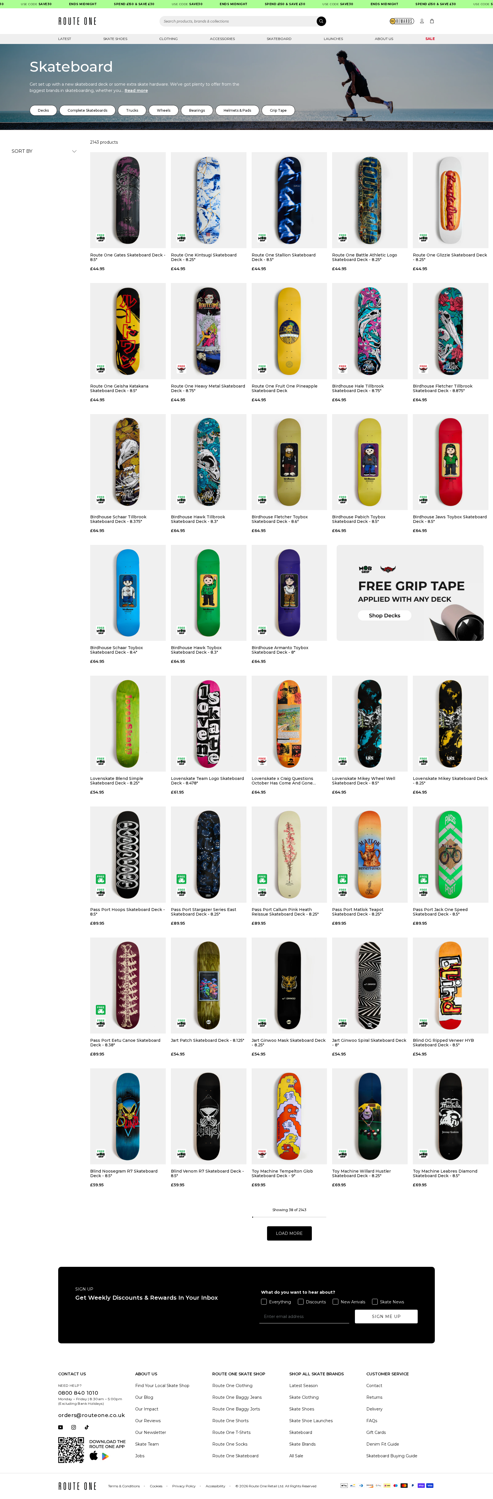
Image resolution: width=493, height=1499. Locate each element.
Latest (64, 39)
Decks (43, 110)
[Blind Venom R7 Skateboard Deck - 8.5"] (208, 1116)
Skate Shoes (115, 39)
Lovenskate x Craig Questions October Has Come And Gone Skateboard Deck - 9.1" (282, 780)
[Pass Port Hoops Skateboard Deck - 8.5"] (128, 854)
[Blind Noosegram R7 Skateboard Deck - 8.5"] (128, 1116)
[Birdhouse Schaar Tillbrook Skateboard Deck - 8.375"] (128, 462)
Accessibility (215, 1486)
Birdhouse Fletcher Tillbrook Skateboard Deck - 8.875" (442, 388)
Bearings (197, 110)
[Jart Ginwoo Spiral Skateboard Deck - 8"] (370, 986)
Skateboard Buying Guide (391, 1456)
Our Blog (144, 1397)
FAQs (371, 1420)
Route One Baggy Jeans (237, 1397)
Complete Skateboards (87, 110)
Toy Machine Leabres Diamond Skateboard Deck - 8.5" (445, 1173)
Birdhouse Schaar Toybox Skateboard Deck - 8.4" (116, 650)
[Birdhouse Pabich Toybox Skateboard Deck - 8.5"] (370, 462)
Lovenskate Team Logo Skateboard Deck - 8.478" (207, 780)
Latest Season (303, 1385)
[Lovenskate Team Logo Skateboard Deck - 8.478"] (208, 724)
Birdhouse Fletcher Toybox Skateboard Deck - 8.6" (280, 519)
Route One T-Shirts (231, 1432)
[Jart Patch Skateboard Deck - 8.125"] (208, 986)
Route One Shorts (230, 1420)
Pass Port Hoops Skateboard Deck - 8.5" (127, 911)
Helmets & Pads (237, 110)
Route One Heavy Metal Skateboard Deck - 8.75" (208, 388)
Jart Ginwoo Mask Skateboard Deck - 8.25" (289, 1042)
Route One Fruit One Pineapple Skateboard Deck (285, 388)
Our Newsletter (150, 1432)
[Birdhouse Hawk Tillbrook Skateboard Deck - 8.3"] (208, 462)
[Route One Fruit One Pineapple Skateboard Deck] (289, 331)
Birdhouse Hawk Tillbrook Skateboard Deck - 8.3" (198, 519)
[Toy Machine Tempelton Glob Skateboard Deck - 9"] (289, 1116)
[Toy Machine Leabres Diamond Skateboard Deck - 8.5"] (450, 1116)
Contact (374, 1385)
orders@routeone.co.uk (91, 1415)
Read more (136, 90)
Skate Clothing (304, 1397)
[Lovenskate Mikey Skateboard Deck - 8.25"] (450, 724)
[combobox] (243, 21)
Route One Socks (229, 1444)
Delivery (374, 1409)
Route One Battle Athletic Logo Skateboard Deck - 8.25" (364, 257)
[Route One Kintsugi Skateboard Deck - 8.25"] (208, 200)
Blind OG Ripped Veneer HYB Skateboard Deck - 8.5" (443, 1042)
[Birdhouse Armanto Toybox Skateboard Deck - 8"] (289, 593)
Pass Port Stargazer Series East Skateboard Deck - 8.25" (203, 911)
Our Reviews (148, 1420)
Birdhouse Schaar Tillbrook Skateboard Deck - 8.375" (118, 519)
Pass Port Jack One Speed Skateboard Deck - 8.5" (440, 911)
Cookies (156, 1486)
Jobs (139, 1456)
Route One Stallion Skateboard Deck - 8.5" (284, 257)
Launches (333, 39)
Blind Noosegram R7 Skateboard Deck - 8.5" (123, 1173)
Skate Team (147, 1444)
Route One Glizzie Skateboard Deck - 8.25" (450, 257)
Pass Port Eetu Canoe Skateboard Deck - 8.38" (125, 1042)
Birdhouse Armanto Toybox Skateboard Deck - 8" (280, 650)
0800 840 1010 (78, 1393)
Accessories (222, 39)
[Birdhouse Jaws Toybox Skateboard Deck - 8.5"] (450, 462)
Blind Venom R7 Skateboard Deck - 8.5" (207, 1173)
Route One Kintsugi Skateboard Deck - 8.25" (204, 257)
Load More (289, 1233)
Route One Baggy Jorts (236, 1409)
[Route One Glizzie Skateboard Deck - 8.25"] (450, 200)
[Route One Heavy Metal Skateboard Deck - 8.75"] (208, 331)
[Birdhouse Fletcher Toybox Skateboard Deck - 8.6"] (289, 462)
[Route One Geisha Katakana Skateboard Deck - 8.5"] (128, 331)
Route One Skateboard (235, 1456)
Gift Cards (376, 1432)
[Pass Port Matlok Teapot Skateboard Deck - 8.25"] (370, 854)
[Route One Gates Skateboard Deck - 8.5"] (128, 200)
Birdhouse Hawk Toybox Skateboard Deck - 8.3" (196, 650)
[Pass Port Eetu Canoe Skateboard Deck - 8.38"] (128, 986)
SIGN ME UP (386, 1316)
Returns (374, 1397)
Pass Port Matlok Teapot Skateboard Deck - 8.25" (357, 911)
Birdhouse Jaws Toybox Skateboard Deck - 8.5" (450, 519)
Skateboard (279, 39)
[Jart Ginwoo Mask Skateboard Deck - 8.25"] (289, 986)
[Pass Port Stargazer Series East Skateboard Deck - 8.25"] (208, 854)
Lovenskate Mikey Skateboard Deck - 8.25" (450, 780)
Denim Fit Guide (382, 1444)
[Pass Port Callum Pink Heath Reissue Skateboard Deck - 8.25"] (289, 854)
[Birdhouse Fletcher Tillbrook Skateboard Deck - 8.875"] (450, 331)
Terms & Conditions (124, 1486)
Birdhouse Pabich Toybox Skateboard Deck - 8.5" (358, 519)
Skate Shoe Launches (311, 1420)
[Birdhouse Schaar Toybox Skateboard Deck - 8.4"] (128, 593)
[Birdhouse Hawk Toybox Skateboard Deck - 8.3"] (208, 593)
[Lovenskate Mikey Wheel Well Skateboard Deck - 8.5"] (370, 724)
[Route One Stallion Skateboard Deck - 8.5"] (289, 200)
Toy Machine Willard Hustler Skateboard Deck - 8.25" (361, 1173)
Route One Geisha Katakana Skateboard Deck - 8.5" (119, 388)
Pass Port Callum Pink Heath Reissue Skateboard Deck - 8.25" (285, 911)
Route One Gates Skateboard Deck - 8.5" (127, 257)
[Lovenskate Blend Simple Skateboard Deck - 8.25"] (128, 724)
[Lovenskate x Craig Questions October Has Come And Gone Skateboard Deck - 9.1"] (289, 724)
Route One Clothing (232, 1385)
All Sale (296, 1456)
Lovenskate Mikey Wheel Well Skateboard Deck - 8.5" (363, 780)
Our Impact (146, 1409)
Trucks (132, 110)
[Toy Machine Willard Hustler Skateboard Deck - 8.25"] (370, 1116)
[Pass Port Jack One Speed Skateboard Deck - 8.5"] (450, 854)
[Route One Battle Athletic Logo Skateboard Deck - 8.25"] (370, 200)
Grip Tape (278, 110)
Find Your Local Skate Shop (162, 1385)
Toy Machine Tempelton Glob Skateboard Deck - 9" (282, 1173)
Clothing (168, 39)
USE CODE (17, 4)
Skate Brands (302, 1444)
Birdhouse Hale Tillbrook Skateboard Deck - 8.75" (358, 388)
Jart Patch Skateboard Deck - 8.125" (207, 1040)
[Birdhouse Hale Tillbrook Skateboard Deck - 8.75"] (370, 331)
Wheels (163, 110)
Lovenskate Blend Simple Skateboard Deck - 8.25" (116, 780)
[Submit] (321, 21)
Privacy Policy (184, 1486)
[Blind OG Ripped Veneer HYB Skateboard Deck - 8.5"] (450, 986)
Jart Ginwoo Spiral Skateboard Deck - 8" (369, 1042)
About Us (384, 39)
